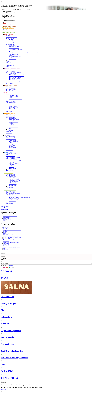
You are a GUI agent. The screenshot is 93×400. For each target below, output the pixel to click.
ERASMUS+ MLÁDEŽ (14, 46)
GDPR (7, 66)
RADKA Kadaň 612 (13, 96)
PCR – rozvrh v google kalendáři (13, 157)
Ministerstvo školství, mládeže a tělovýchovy (13, 237)
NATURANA (6, 243)
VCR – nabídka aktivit (11, 176)
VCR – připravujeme (10, 174)
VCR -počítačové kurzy (14, 177)
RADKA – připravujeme (11, 35)
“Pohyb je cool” (12, 55)
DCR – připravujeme (10, 114)
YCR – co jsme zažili (10, 137)
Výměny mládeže (12, 140)
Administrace (3, 389)
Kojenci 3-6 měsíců (13, 159)
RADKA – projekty (10, 44)
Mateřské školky (12, 168)
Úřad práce (5, 248)
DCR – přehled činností (11, 118)
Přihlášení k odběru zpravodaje (10, 216)
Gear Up (10, 50)
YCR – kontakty (9, 150)
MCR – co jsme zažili (10, 71)
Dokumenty (8, 62)
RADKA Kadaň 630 (13, 95)
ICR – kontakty (9, 203)
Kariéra (7, 61)
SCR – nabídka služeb (11, 102)
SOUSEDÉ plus (9, 131)
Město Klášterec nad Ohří (8, 234)
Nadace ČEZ (6, 241)
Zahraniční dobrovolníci (14, 198)
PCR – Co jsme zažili (10, 156)
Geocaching (11, 42)
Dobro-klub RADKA (13, 127)
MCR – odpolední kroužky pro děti (16, 76)
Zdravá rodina (12, 57)
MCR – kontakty (9, 83)
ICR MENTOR (12, 201)
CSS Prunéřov (12, 97)
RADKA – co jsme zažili (11, 37)
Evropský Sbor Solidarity (14, 144)
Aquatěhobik (11, 165)
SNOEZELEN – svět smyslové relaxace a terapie (19, 80)
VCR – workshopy (13, 184)
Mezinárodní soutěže (13, 141)
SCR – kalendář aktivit (11, 94)
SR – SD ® (11, 39)
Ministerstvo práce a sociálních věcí (11, 236)
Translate (11, 265)
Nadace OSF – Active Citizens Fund (11, 242)
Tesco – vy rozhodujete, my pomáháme (11, 247)
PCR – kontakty (9, 170)
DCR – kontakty (9, 130)
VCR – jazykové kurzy (14, 179)
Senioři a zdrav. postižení (14, 119)
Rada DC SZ (9, 133)
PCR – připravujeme (10, 154)
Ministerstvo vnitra (7, 238)
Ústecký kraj (6, 245)
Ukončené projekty (13, 59)
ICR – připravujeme (10, 191)
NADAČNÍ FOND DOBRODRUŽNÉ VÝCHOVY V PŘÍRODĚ (23, 53)
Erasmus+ (5, 227)
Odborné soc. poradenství (14, 103)
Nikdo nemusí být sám (13, 54)
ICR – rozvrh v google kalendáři (13, 193)
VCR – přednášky (13, 182)
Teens (10, 128)
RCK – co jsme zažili (10, 88)
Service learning (12, 147)
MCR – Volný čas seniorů (14, 78)
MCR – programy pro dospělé (15, 77)
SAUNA (2, 254)
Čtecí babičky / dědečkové (14, 120)
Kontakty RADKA (10, 65)
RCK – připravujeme (10, 86)
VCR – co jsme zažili (10, 175)
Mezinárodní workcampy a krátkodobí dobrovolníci (20, 197)
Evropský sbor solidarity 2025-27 (16, 49)
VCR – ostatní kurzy (13, 181)
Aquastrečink (11, 164)
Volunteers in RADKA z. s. (15, 199)
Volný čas (11, 125)
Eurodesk (11, 146)
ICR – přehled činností (11, 194)
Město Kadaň (6, 233)
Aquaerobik (11, 167)
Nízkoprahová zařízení (13, 122)
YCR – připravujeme (10, 136)
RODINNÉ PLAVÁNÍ (14, 163)
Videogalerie (8, 64)
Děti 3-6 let (11, 162)
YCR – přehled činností (11, 139)
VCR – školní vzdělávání (14, 180)
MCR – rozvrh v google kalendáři (13, 72)
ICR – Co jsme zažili (10, 192)
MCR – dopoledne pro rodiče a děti (16, 74)
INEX (4, 232)
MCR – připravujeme (10, 69)
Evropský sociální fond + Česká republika (12, 230)
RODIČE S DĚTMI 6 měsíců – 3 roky (17, 160)
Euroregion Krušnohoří (14, 48)
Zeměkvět (5, 249)
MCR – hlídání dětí (13, 79)
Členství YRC (12, 145)
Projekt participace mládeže (14, 56)
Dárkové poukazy (7, 218)
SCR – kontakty (9, 111)
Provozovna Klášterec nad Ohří (15, 99)
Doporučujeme (6, 217)
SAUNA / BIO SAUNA (11, 153)
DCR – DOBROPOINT (11, 117)
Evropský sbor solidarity (8, 228)
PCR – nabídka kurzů (10, 158)
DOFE (10, 142)
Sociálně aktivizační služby (14, 105)
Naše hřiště (11, 40)
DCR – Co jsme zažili (10, 116)
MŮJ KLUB (11, 51)
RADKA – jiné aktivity (11, 38)
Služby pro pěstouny (13, 108)
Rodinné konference (13, 106)
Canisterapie (11, 124)
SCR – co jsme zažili (10, 101)
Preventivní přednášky (13, 107)
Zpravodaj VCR (12, 185)
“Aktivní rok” (12, 45)
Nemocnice (11, 123)
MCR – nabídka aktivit (11, 73)
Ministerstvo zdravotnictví (8, 239)
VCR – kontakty (9, 187)
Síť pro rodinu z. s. (7, 244)
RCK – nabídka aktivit (11, 89)
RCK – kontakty (9, 90)
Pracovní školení (12, 196)
